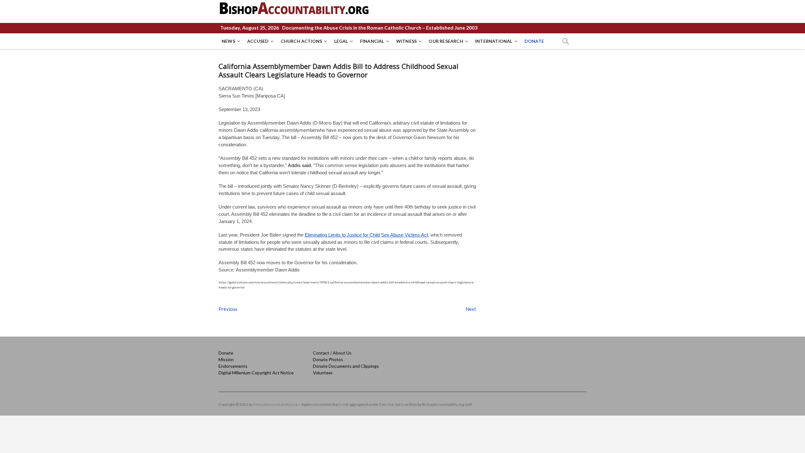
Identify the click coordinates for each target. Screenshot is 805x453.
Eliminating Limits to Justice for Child (342, 235)
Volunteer (323, 372)
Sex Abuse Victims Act (404, 235)
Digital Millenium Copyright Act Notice (256, 372)
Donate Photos (328, 359)
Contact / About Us (332, 352)
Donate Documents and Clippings (346, 366)
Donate (226, 352)
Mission (226, 359)
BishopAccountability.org (275, 404)
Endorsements (233, 366)
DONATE (534, 41)
